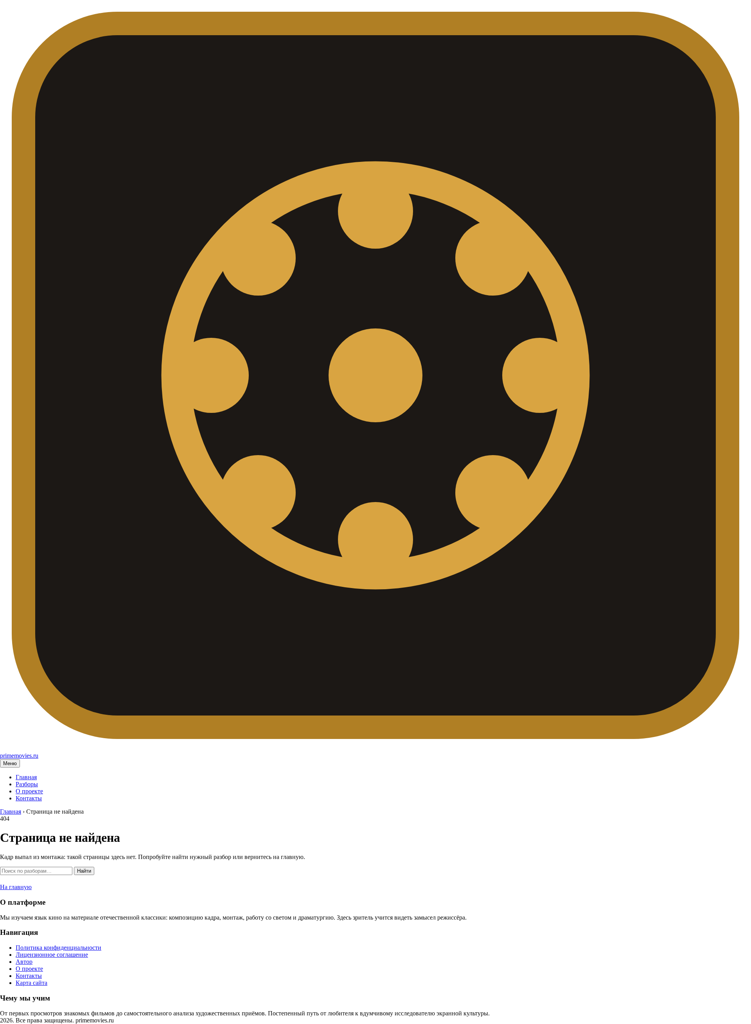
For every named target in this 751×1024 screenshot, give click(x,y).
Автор (24, 961)
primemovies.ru (19, 755)
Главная (26, 777)
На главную (16, 887)
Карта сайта (31, 982)
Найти (84, 871)
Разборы (27, 784)
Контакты (29, 798)
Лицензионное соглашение (52, 954)
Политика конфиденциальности (58, 947)
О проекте (29, 791)
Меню (10, 763)
